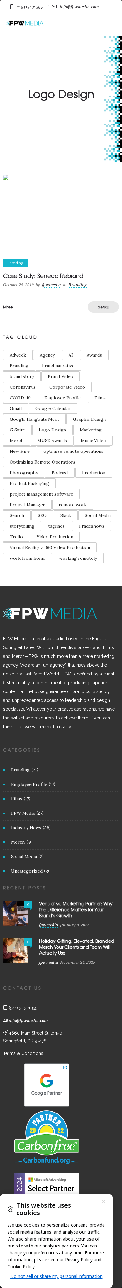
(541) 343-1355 (23, 1007)
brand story (22, 376)
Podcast (60, 472)
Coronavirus (23, 387)
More (8, 307)
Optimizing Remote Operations (43, 462)
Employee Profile (62, 398)
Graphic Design (89, 419)
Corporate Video (67, 387)
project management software (41, 494)
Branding (19, 366)
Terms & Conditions (23, 1053)
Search (17, 515)
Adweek (18, 355)
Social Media (98, 515)
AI (71, 355)
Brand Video (60, 376)
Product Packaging (29, 483)
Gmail (16, 408)
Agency (47, 355)
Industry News (26, 827)
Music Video (93, 440)
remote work (73, 505)
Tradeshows (91, 526)
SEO (42, 515)
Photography (24, 472)
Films (100, 398)
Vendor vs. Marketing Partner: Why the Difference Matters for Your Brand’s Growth (76, 909)
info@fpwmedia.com (79, 6)
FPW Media (23, 813)
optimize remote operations (73, 451)
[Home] (25, 24)
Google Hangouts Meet (34, 419)
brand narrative (58, 366)
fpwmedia (51, 284)
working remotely (78, 558)
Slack (65, 515)
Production (93, 472)
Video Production (55, 537)
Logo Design (52, 430)
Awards (94, 355)
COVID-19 (20, 398)
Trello (16, 537)
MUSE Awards (52, 440)
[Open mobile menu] (109, 25)
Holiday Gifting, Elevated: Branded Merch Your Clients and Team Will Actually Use (76, 947)
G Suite (17, 430)
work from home (27, 558)
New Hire (20, 451)
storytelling (22, 526)
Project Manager (27, 505)
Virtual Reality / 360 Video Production (50, 547)
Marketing (91, 430)
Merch (16, 440)
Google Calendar (53, 408)
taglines (56, 526)
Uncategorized (27, 871)
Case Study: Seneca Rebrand (43, 275)
